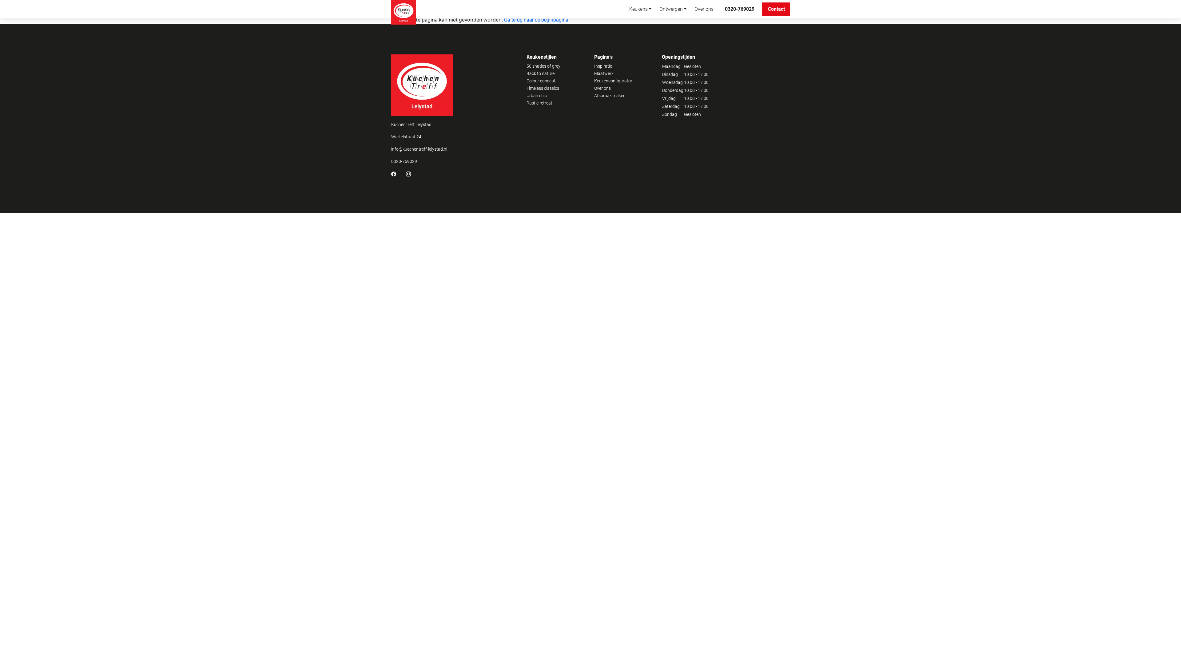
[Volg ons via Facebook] (393, 173)
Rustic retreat (539, 103)
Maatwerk (604, 73)
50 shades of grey (543, 66)
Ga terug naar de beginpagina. (537, 20)
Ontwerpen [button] (671, 9)
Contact (776, 9)
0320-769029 (739, 9)
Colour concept (541, 80)
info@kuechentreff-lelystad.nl (419, 149)
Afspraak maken (610, 95)
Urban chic (537, 95)
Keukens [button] (638, 9)
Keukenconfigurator (613, 80)
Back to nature (541, 73)
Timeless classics (543, 88)
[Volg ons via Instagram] (408, 173)
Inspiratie (603, 66)
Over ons (704, 9)
